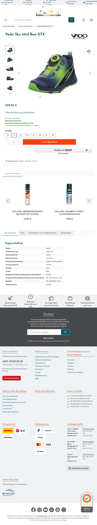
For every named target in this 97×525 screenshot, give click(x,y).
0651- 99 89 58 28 (13, 361)
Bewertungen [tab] (66, 233)
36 (46, 135)
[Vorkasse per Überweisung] (40, 437)
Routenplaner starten (79, 468)
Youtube (70, 366)
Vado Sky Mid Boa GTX (45, 26)
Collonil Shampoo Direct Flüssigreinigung (69, 212)
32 (20, 135)
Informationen (42, 352)
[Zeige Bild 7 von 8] (65, 97)
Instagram (71, 363)
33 (27, 135)
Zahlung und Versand (42, 366)
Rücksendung (8, 405)
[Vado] (79, 36)
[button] (63, 151)
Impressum (39, 369)
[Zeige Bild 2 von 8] (44, 97)
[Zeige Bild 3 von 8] (48, 97)
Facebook (71, 360)
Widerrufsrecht (40, 363)
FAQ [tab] (22, 233)
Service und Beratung (10, 396)
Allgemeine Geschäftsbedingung (47, 357)
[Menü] (6, 19)
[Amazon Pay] (49, 430)
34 (33, 135)
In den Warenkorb (49, 142)
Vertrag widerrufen (11, 378)
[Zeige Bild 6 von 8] (60, 97)
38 (53, 135)
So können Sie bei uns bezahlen (14, 402)
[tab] (10, 233)
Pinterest (70, 369)
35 (40, 135)
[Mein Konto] (84, 19)
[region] (48, 73)
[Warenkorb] (91, 19)
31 (14, 135)
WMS (37, 379)
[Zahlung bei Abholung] (40, 451)
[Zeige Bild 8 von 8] (69, 97)
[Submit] (65, 332)
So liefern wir (7, 409)
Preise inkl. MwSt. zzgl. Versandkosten (20, 112)
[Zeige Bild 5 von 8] (56, 97)
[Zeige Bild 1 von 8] (40, 97)
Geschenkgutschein (10, 399)
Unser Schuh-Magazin (75, 372)
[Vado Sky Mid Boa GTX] (54, 73)
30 (8, 135)
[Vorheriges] (19, 73)
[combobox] (41, 19)
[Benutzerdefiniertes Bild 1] (9, 492)
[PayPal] (39, 430)
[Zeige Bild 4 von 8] (52, 97)
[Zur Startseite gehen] (48, 11)
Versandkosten (42, 516)
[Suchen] (71, 19)
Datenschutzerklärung (44, 341)
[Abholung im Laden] (8, 437)
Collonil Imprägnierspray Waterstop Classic (27, 212)
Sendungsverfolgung (10, 412)
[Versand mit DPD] (20, 430)
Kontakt (37, 372)
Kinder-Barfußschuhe (45, 391)
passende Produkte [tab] (12, 173)
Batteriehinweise (41, 375)
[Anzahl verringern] (7, 142)
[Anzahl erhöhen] (19, 142)
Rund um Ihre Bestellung (14, 391)
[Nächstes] (90, 73)
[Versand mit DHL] (8, 430)
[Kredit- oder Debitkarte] (43, 444)
